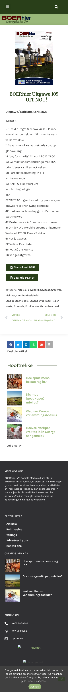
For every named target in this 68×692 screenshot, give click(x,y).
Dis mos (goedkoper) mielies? (35, 398)
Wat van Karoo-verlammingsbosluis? (42, 413)
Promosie (18, 306)
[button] (8, 7)
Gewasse (45, 289)
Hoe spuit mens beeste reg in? (38, 380)
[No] (61, 679)
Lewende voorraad (40, 300)
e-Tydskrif (33, 289)
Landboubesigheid (27, 295)
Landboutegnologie (16, 300)
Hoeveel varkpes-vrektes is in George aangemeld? (40, 432)
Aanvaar (35, 686)
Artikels (22, 289)
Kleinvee (10, 295)
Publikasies (32, 306)
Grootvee (56, 289)
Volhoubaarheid (49, 306)
